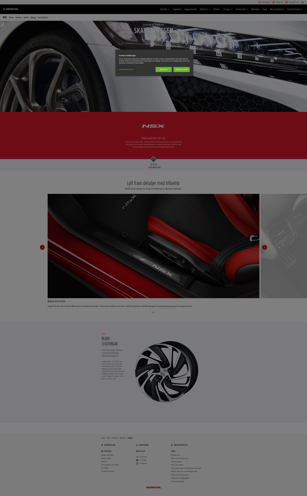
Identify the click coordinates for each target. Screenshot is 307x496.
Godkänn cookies (182, 69)
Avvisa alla (163, 69)
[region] (154, 63)
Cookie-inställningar (126, 69)
